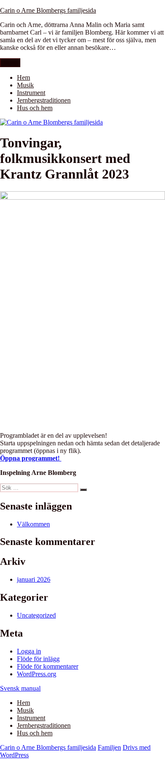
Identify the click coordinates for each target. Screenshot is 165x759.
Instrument (31, 92)
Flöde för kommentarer (47, 666)
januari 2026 (33, 579)
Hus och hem (34, 107)
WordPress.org (36, 674)
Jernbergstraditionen (44, 100)
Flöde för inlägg (38, 658)
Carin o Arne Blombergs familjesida (48, 10)
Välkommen (33, 524)
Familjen (109, 747)
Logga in (29, 651)
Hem (23, 77)
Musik (25, 85)
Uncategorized (36, 615)
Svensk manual (20, 688)
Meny (10, 63)
